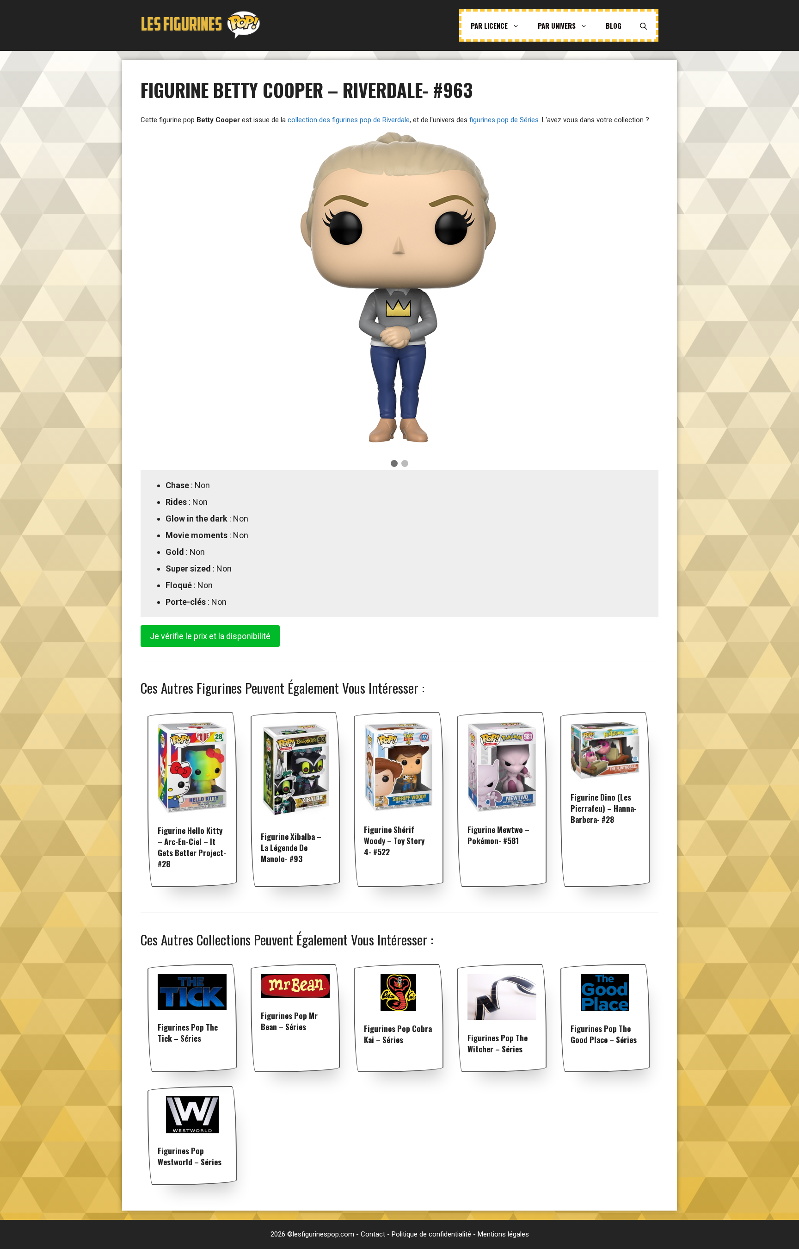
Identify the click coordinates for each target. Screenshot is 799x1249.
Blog (613, 25)
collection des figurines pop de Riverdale (349, 120)
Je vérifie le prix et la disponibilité (210, 636)
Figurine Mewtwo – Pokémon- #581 (498, 835)
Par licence (489, 25)
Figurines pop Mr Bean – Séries (289, 1021)
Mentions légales (503, 1234)
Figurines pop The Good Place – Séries (604, 1034)
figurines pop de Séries (504, 120)
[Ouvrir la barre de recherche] (643, 25)
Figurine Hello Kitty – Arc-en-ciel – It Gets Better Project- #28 (192, 847)
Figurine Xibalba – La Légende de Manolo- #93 (291, 847)
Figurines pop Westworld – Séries (189, 1156)
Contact (373, 1234)
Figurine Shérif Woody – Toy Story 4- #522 (394, 841)
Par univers (557, 25)
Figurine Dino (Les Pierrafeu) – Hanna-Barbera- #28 (604, 808)
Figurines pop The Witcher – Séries (497, 1043)
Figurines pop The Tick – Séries (188, 1032)
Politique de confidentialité (431, 1234)
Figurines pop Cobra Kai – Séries (398, 1034)
